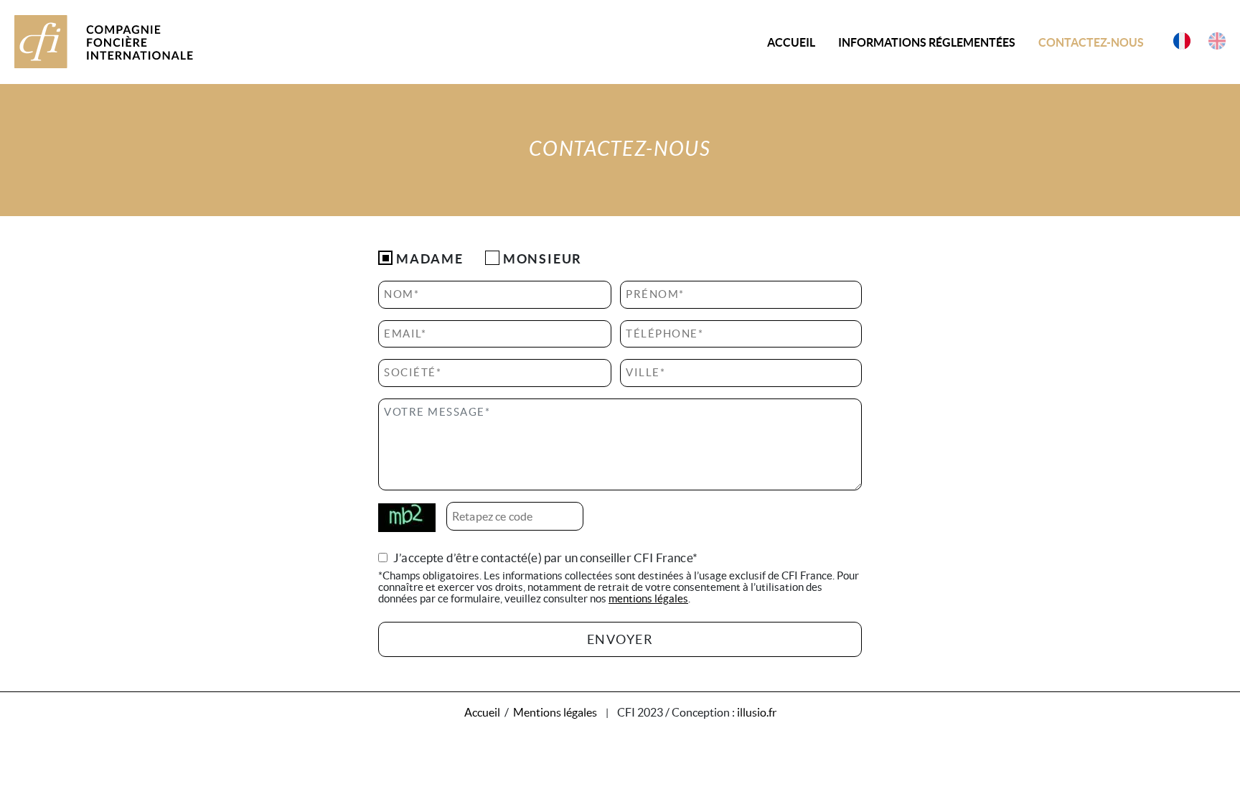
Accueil (791, 42)
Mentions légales (555, 712)
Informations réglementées (926, 42)
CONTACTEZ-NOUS (1091, 42)
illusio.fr (756, 712)
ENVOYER (620, 639)
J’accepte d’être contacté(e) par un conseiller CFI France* (545, 557)
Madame (430, 258)
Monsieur (542, 258)
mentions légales (648, 598)
